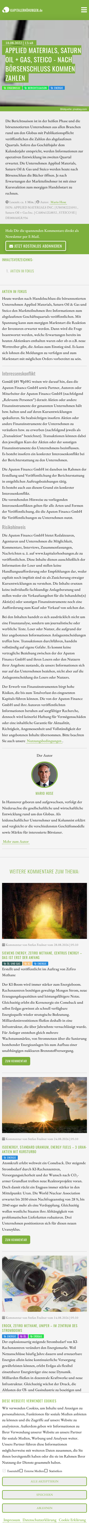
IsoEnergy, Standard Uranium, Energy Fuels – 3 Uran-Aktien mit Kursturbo (44, 1149)
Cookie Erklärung (72, 1519)
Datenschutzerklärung (39, 1519)
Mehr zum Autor (16, 841)
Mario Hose (58, 202)
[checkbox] (4, 1471)
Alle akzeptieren (44, 1481)
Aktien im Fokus (22, 271)
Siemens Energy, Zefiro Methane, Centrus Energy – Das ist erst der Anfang (42, 955)
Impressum (12, 1519)
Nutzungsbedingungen (44, 740)
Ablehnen (44, 1508)
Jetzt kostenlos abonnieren (37, 246)
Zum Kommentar (16, 1061)
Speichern (44, 1494)
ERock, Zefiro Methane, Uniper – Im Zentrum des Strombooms (40, 1328)
